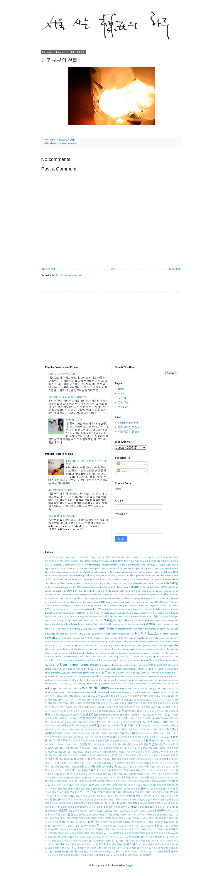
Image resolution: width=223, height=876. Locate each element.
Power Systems (119, 649)
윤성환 (63, 803)
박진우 (63, 748)
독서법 (82, 726)
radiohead (83, 653)
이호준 (62, 810)
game (101, 598)
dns (176, 587)
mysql (121, 634)
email (138, 591)
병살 (59, 752)
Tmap (160, 680)
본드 (97, 752)
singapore (95, 665)
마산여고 (143, 733)
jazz (123, 613)
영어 (133, 789)
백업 (126, 748)
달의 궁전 (87, 722)
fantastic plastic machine (124, 595)
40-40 (109, 561)
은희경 (91, 803)
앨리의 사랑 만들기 (59, 781)
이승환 (104, 807)
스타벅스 (74, 770)
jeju (131, 613)
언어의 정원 (81, 785)
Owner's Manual (86, 646)
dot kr (60, 591)
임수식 (137, 811)
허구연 (75, 848)
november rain (171, 638)
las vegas (173, 617)
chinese (128, 580)
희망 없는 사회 (86, 852)
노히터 (139, 718)
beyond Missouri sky (100, 572)
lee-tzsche (88, 621)
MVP (97, 634)
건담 (89, 700)
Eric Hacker (92, 595)
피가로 (114, 841)
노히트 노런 (149, 718)
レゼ (156, 852)
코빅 (119, 829)
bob (165, 572)
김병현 (97, 711)
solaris (84, 669)
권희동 (85, 707)
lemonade (97, 621)
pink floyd (59, 649)
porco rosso (106, 649)
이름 (175, 803)
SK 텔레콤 (162, 665)
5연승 (147, 561)
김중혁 (76, 715)
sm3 (59, 669)
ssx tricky (139, 669)
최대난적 (161, 826)
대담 (136, 722)
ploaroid (89, 649)
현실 (96, 848)
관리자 (118, 703)
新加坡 (64, 855)
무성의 (84, 740)
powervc (141, 649)
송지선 (128, 767)
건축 (94, 700)
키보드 (48, 833)
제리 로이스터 (163, 818)
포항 (147, 837)
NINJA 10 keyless (125, 638)
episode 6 (58, 595)
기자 (138, 707)
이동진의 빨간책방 (157, 803)
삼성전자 (92, 759)
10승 (61, 557)
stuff (104, 672)
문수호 (127, 741)
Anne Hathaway (147, 565)
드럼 (145, 726)
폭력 (152, 837)
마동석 (116, 733)
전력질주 (164, 815)
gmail (97, 602)
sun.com (128, 673)
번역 (150, 748)
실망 (99, 774)
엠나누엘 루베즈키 (140, 785)
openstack (133, 642)
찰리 (77, 826)
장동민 (89, 815)
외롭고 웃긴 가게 (77, 796)
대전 (149, 722)
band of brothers (161, 569)
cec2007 (48, 579)
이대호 (136, 803)
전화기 (94, 818)
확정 (166, 848)
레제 (130, 730)
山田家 (57, 855)
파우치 (64, 837)
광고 (124, 703)
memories (106, 628)
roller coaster (85, 657)
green (166, 602)
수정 (152, 767)
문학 (148, 740)
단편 (80, 722)
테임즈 (105, 833)
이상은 (76, 807)
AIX (86, 565)
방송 (101, 748)
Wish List (123, 407)
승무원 (136, 770)
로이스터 (142, 730)
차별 (53, 826)
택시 (98, 833)
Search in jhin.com (128, 423)
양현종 (140, 781)
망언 (75, 737)
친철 (81, 829)
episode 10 (153, 591)
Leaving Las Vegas (64, 621)
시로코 (160, 770)
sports (131, 669)
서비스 (74, 763)
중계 (115, 822)
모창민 (168, 737)
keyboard (84, 617)
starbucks (158, 669)
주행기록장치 (100, 822)
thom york (148, 680)
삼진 (109, 759)
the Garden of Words (166, 677)
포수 (128, 837)
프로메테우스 (74, 841)
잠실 (70, 814)
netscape (173, 634)
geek (136, 598)
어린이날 (153, 781)
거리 (67, 700)
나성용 (174, 715)
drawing (69, 590)
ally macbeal (95, 565)
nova (162, 638)
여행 (163, 785)
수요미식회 (137, 767)
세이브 (174, 763)
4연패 (136, 561)
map (176, 624)
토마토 (127, 833)
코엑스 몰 (126, 829)
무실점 (106, 740)
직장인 (172, 822)
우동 (108, 796)
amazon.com (115, 565)
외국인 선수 (62, 796)
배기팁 (113, 748)
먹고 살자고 (113, 737)
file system (142, 595)
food (47, 598)
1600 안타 (74, 558)
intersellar (66, 613)
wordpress (74, 692)
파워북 (95, 837)
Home (112, 269)
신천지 (63, 774)
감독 (90, 696)
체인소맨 (119, 826)
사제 (50, 759)
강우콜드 (144, 696)
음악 (119, 803)
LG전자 (120, 621)
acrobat (57, 565)
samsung (143, 657)
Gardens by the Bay (120, 598)
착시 (65, 826)
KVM (161, 617)
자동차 (168, 811)
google (109, 602)
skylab (48, 669)
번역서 (156, 748)
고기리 (165, 700)
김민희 (90, 711)
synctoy (168, 673)
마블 (129, 733)
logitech (147, 621)
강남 (122, 696)
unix (132, 684)
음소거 (108, 803)
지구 (134, 822)
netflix (166, 634)
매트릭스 (99, 737)
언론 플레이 (69, 785)
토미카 (135, 833)
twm (75, 684)
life (125, 620)
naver (131, 634)
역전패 (66, 789)
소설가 (68, 767)
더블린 (165, 722)
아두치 (154, 774)
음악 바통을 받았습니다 (62, 516)
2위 (47, 561)
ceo (62, 580)
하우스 (63, 844)
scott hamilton (166, 657)
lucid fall (89, 624)
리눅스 (84, 733)
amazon (105, 565)
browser (100, 576)
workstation (85, 693)
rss (108, 656)
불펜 (60, 755)
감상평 (104, 696)
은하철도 (83, 803)
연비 (72, 789)
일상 (112, 811)
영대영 (127, 789)
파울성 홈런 (73, 837)
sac (131, 657)
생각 (156, 759)
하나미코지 (167, 841)
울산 (55, 799)
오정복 (73, 792)
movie (55, 633)
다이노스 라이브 (55, 722)
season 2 (78, 660)
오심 (59, 792)
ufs (95, 684)
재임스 (123, 815)
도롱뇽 (65, 725)
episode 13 (173, 591)
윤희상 (70, 803)
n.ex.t (126, 634)
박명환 (144, 744)
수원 (146, 766)
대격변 (107, 722)
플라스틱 (93, 841)
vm (176, 684)
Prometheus (172, 649)
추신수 (51, 829)
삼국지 (67, 759)
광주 (130, 703)
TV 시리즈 (66, 684)
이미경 (48, 807)
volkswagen (51, 688)
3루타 (87, 561)
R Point (74, 653)
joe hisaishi (160, 613)
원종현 (92, 800)
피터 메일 (133, 841)
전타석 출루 (84, 818)
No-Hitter (145, 638)
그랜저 (93, 707)
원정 (86, 800)
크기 (138, 829)
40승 (115, 561)
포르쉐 (122, 837)
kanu (60, 617)
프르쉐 (85, 841)
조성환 (62, 822)
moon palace (172, 629)
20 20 (113, 558)
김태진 (109, 715)
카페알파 (109, 829)
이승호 (97, 807)
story (63, 673)
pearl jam (142, 646)
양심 (122, 781)
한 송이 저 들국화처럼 (85, 845)
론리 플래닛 (160, 730)
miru (135, 629)
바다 (114, 745)
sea (61, 660)
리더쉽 (96, 733)
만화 (70, 737)
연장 (83, 789)
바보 (119, 744)
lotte (66, 624)
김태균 (102, 715)
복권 (92, 752)
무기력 (56, 740)
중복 (120, 822)
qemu (52, 653)
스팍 (102, 770)
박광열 (130, 744)
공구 (88, 703)
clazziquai (54, 583)
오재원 (65, 792)
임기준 (130, 811)
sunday (136, 673)
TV (59, 684)
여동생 (153, 785)
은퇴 (76, 803)
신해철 (84, 774)
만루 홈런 (57, 737)
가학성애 (78, 696)
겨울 (126, 700)
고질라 (66, 703)
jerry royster (139, 613)
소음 (74, 767)
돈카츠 (110, 726)
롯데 (168, 729)
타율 (65, 833)
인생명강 (77, 811)
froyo (86, 598)
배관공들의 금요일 (129, 431)
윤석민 (55, 803)
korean (136, 617)
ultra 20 (125, 684)
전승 (57, 818)
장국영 (82, 815)
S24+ (120, 657)
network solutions (64, 638)
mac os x (122, 624)
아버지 (174, 774)
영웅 (137, 789)
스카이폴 (64, 770)
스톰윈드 (83, 770)
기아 (121, 707)
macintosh (149, 624)
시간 (142, 770)
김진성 (84, 714)
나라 (159, 715)
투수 (173, 833)
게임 (114, 700)
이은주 (124, 807)
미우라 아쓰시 (72, 745)
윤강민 (174, 800)
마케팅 (165, 733)
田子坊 (111, 855)
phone (166, 646)
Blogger (129, 865)
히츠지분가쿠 (108, 852)
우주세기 (168, 796)
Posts (123, 464)
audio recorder (113, 569)
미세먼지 (52, 745)
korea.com (127, 617)
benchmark (85, 572)
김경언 (174, 707)
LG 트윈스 (109, 620)
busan (125, 576)
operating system (147, 642)
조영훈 (71, 822)
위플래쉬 (124, 800)
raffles (91, 653)
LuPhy (109, 624)
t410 (53, 677)
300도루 (58, 561)
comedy (151, 583)
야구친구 (91, 781)
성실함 (148, 763)
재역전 (116, 815)
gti (176, 602)
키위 (55, 833)
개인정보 (52, 700)
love (83, 624)
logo (152, 621)
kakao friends (51, 617)
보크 (87, 752)
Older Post (175, 269)
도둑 (59, 726)
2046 (170, 558)
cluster (114, 583)
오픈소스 (82, 792)
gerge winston (152, 598)
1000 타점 (53, 558)
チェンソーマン (123, 852)
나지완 (48, 718)
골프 (80, 703)
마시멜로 (152, 733)
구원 (159, 703)
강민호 (128, 696)
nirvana (137, 638)
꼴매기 (128, 715)
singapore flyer (135, 665)
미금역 (162, 741)
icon (107, 609)
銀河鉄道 (147, 855)
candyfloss (146, 576)
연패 (95, 789)
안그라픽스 (76, 778)
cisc (170, 580)
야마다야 (100, 781)
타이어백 (71, 833)
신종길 (55, 774)
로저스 (150, 730)
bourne (48, 576)
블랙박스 (74, 755)
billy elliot (115, 572)
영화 (143, 788)
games (108, 598)
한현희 (120, 845)
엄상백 (91, 785)
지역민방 (159, 822)
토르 (122, 833)
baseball (174, 568)
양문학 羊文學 (74, 420)
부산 (144, 752)
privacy (163, 649)
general (141, 598)
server (124, 660)
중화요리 (127, 822)
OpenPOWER (111, 642)
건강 (84, 700)
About (121, 393)
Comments (126, 471)
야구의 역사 (80, 781)
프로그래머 (62, 841)
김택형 (116, 715)
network (50, 638)
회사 (71, 852)
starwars (168, 669)
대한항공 (157, 722)
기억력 (132, 707)
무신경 (98, 741)
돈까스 (103, 726)
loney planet (172, 621)
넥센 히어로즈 (88, 718)
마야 (159, 733)
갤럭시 (61, 700)
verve (144, 684)
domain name (51, 591)
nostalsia (155, 638)
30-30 (51, 561)
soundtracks (110, 669)
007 (46, 557)
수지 (156, 767)
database (86, 587)
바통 (124, 745)
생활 (166, 759)
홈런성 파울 (122, 848)
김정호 (171, 711)
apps (57, 569)
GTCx (172, 602)
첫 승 (112, 826)
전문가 (172, 815)
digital (157, 587)
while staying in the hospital (155, 689)
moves (48, 634)
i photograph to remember (83, 609)
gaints (95, 598)
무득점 (64, 740)
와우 (134, 792)
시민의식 (168, 770)
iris (86, 613)
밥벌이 (95, 748)
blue (143, 572)
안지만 (102, 778)
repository (165, 653)
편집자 (115, 837)
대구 (113, 722)
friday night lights (75, 598)
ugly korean (104, 684)
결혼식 (132, 700)
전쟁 (69, 818)
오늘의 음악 (50, 792)
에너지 (103, 785)
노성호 (117, 718)
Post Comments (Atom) (68, 275)
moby (153, 629)
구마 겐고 (152, 703)
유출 (148, 800)
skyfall (175, 665)
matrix (69, 629)
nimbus (113, 638)
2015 (160, 557)
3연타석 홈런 (97, 561)
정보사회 (127, 818)
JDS (127, 613)
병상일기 (67, 752)
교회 (145, 703)
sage (136, 656)
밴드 (132, 748)
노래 (110, 718)
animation (134, 565)
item (91, 613)
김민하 (83, 711)
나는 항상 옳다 (149, 715)
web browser (121, 688)
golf (103, 602)
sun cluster (118, 673)
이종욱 (148, 807)
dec (97, 587)
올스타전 (117, 792)
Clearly (63, 583)
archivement (82, 569)
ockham (69, 642)
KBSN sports (68, 617)
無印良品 (103, 855)
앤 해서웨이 (165, 778)
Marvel (48, 629)
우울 (138, 796)
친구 (76, 829)
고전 (60, 703)
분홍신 (174, 752)
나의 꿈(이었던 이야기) (61, 374)
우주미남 (159, 796)
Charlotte (106, 580)
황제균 (65, 852)
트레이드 (52, 837)
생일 (161, 759)
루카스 (70, 733)
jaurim (113, 613)
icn (103, 609)
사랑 (139, 755)
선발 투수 (111, 763)
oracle (158, 642)
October (77, 642)
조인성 (79, 822)
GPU (156, 602)
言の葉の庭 (136, 855)
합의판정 (142, 845)
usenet (138, 684)
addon (67, 565)
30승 (82, 561)
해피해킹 (171, 845)
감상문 (96, 696)
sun (110, 672)
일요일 (123, 811)
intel (167, 609)
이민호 (56, 807)
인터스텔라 (98, 811)
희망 (76, 852)
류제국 (77, 733)
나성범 (166, 714)
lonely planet (161, 621)
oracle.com (166, 642)
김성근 (112, 711)
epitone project (79, 595)
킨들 (60, 833)
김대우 (55, 711)
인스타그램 (87, 811)
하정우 (70, 845)
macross (160, 624)
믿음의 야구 (105, 745)
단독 (75, 722)
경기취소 (141, 700)
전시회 (63, 818)
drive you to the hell (84, 591)
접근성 (101, 818)
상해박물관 (141, 759)
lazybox (53, 621)
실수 (105, 774)
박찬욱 (70, 748)
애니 (115, 778)
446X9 (120, 561)
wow (113, 692)
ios (73, 613)
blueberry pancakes (155, 572)
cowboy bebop (61, 587)
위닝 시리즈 (114, 800)
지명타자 (141, 822)
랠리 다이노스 (61, 730)
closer (69, 583)
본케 (101, 752)
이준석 (156, 807)
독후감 (95, 725)
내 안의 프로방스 (60, 718)
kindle (115, 617)
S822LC (126, 657)
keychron (93, 617)
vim (149, 684)
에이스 (127, 785)
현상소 (90, 848)
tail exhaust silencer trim (70, 677)
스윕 (50, 770)
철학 (107, 826)
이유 (118, 807)
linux (130, 620)
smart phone (67, 669)
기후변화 (145, 707)
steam (175, 669)
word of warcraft (61, 693)
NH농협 (88, 638)
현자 (101, 848)
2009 (128, 558)
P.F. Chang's (100, 646)
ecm (117, 591)
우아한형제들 (128, 796)
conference (49, 587)
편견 (109, 837)
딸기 (150, 726)
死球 (91, 855)
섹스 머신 (49, 767)
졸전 (90, 822)
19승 (102, 558)
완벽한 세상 (150, 792)
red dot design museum (139, 653)
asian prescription (97, 569)
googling (140, 602)
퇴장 (158, 833)
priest (157, 649)
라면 (173, 726)
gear (131, 598)
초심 (138, 826)
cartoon (160, 575)
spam (119, 669)
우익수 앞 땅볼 (148, 796)
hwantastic (65, 609)
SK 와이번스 (149, 665)
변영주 (51, 752)
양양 (127, 781)
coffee (134, 583)
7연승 (170, 561)
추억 (57, 829)
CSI (74, 587)
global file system (85, 602)
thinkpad (139, 680)
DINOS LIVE (166, 587)
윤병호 (48, 803)
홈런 (114, 848)
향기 (69, 848)
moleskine (161, 629)
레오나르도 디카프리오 (109, 730)
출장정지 (64, 829)
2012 (146, 558)
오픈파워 (101, 792)
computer (159, 583)
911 (51, 565)
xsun (132, 693)
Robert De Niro (72, 657)
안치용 (109, 778)
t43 (57, 677)
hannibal (99, 606)
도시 (77, 726)
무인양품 (114, 741)
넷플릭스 (102, 718)
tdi (96, 676)
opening (100, 642)
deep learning (106, 587)
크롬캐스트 (146, 829)
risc (63, 657)
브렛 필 (66, 755)
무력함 (71, 741)
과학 (112, 703)
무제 (121, 741)
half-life (83, 606)
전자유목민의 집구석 (130, 427)
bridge (92, 576)
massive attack (59, 629)
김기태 (48, 711)
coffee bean (142, 583)
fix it (171, 595)
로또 (135, 730)
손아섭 (105, 767)
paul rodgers (131, 646)
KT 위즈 (154, 616)
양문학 (109, 781)
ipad (77, 613)
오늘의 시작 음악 (169, 789)
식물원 (48, 774)
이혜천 (53, 811)
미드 (173, 741)
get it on (162, 598)
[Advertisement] (111, 328)
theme (131, 680)
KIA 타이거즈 (104, 616)
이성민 (83, 807)
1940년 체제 (94, 558)
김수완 (143, 711)
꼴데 (122, 715)
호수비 (107, 848)
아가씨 (147, 774)
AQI (61, 569)
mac (115, 624)
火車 (96, 855)
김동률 (62, 711)
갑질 (110, 696)
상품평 (127, 759)
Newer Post (48, 269)
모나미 (148, 737)
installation (158, 609)
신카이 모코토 (73, 774)
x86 (123, 692)
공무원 (99, 703)
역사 (47, 789)
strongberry (83, 673)
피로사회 (123, 841)
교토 (140, 703)
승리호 (130, 770)
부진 (163, 752)
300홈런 (66, 561)
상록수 (120, 759)
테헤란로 (114, 833)
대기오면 (120, 722)
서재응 (87, 763)
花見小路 (126, 855)
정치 (153, 818)
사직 (55, 759)
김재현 (164, 711)
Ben (77, 572)
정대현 (115, 818)
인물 (70, 811)
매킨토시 (89, 737)
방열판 (106, 748)
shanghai (144, 660)
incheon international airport (131, 609)
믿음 (97, 745)
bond (170, 572)
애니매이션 (124, 777)
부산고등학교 (153, 752)
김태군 (93, 714)
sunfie (143, 673)
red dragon (155, 653)
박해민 (78, 748)
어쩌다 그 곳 (164, 781)
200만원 (134, 558)
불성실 (48, 755)
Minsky (128, 629)
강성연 (136, 696)
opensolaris (122, 642)
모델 (161, 737)
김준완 (61, 715)
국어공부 (58, 707)
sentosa (103, 660)
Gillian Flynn (70, 602)
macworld (168, 624)
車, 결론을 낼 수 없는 (60, 490)
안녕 (84, 777)
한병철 (112, 844)
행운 (64, 848)
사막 (144, 755)
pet (161, 646)
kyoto (166, 617)
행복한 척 (57, 848)
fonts (175, 595)
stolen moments (52, 673)
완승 (166, 792)
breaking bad (81, 575)
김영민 (150, 711)
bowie (54, 576)
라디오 (156, 726)
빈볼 (114, 755)
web (112, 688)
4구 (125, 561)
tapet (84, 677)
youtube (139, 692)
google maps (118, 602)
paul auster (119, 646)
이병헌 (64, 807)
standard (149, 669)
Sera (119, 660)
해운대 (162, 845)
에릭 (108, 785)
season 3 (87, 660)
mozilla (63, 634)
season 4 (96, 660)
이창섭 (163, 807)
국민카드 (166, 703)
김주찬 (54, 715)
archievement (70, 569)
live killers (138, 621)
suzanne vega (153, 673)
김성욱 (120, 710)
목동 (175, 737)
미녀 (168, 741)
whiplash (173, 689)
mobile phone (144, 629)
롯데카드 (62, 733)
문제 (143, 741)
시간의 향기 (151, 770)
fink (159, 595)
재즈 (129, 815)
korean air (144, 617)
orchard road (51, 646)
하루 (57, 845)
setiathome (133, 660)
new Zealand (78, 638)
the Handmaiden (107, 680)
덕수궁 (172, 722)
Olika (89, 642)
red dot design (122, 653)
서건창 (62, 763)
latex (47, 621)
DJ (173, 587)
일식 (117, 811)
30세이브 (75, 561)
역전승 (58, 789)
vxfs (61, 689)
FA (111, 595)
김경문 (167, 707)
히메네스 (97, 852)
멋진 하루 (125, 737)
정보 (121, 818)
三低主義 (163, 852)
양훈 (147, 781)
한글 (106, 844)
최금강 (152, 826)
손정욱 (113, 766)
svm (162, 673)
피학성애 (142, 841)
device (134, 587)
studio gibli (95, 673)
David (93, 587)
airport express (77, 565)
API (157, 565)
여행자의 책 (172, 785)
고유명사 (52, 703)
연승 (78, 789)
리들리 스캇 (106, 733)
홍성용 (132, 848)
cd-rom (175, 576)
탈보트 (80, 833)
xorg (127, 693)
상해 (133, 759)
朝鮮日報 (79, 855)
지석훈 (150, 822)
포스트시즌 (138, 837)
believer (71, 572)
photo (53, 143)
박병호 (162, 744)
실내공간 (92, 774)
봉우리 (115, 752)
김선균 (104, 711)
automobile (126, 569)
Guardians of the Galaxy (56, 606)
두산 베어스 (128, 725)
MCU (95, 629)
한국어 (99, 844)
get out (169, 598)
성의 (154, 763)
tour (165, 680)
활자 (47, 852)
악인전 (67, 778)
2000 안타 (120, 558)
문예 (133, 741)
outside (72, 645)
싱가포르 (128, 774)
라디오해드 (165, 726)
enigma (145, 591)
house (171, 605)
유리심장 (141, 800)
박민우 (153, 744)
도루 (71, 725)
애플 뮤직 (154, 778)
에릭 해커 (117, 785)
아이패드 (58, 778)
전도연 (155, 815)
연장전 (89, 789)
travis (54, 684)
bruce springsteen (113, 576)
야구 (71, 781)
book (175, 572)
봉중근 (122, 752)
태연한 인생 (89, 833)
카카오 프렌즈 (98, 829)
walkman (67, 689)
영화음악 (150, 789)
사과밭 (133, 755)
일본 (107, 811)
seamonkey (69, 660)
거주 (79, 700)
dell (114, 587)
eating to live (108, 591)
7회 (174, 561)
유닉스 (133, 800)
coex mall (126, 583)
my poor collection (108, 634)
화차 (160, 848)
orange (175, 642)
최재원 (169, 826)
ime (115, 609)
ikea (111, 609)
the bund (152, 677)
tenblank (143, 677)
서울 (81, 763)
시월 (175, 770)
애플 (146, 777)
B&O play (136, 569)
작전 (57, 815)
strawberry (72, 673)
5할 (158, 561)
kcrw (77, 617)
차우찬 (59, 826)
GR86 (161, 602)
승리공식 (121, 770)
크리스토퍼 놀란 (160, 829)
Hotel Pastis (162, 606)
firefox (164, 594)
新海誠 (71, 855)
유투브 (153, 800)
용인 (103, 796)
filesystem (152, 595)
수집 (161, 767)
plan (75, 649)
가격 (168, 693)
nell (160, 634)
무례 (77, 740)
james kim (99, 613)
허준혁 (83, 848)
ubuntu (89, 684)
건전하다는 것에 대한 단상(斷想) (67, 397)
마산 (135, 733)
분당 (168, 752)
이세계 (90, 807)
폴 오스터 (170, 837)
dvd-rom (98, 591)
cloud (75, 583)
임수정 (144, 811)
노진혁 (124, 718)
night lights (98, 638)
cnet (120, 583)
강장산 (159, 696)
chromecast (162, 580)
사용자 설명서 (158, 755)
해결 (150, 845)
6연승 (163, 561)
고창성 (73, 703)
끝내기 (138, 715)
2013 (150, 557)
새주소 (150, 759)
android (125, 565)
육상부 (167, 800)
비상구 (92, 755)
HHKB (114, 606)
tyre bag (81, 684)
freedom (63, 598)
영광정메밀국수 (115, 789)
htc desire (54, 609)
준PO (110, 822)
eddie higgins (126, 591)
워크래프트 (78, 800)
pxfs (47, 653)
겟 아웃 (119, 700)
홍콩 (146, 848)
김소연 (128, 711)
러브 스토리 (74, 730)
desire (127, 587)
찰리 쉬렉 (86, 826)
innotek (148, 609)
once (94, 642)
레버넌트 (92, 730)
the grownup (92, 680)
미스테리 (61, 745)
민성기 (91, 744)
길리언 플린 (156, 707)
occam (62, 642)
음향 (125, 803)
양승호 (116, 781)
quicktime (66, 653)
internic (57, 613)
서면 (68, 763)
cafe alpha (134, 575)
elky (133, 591)
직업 (166, 822)
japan (107, 613)
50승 (142, 561)
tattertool (91, 677)
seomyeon (112, 660)
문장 (138, 741)
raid (96, 653)
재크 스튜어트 (138, 815)
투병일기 (165, 833)
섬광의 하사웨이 (136, 763)
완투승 (172, 792)
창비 (94, 826)
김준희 (69, 715)
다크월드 (68, 722)
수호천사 (168, 767)
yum (145, 693)
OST (65, 646)
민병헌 (83, 744)
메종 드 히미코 (137, 737)
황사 (52, 852)
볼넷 (106, 752)
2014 (155, 558)
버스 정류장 (141, 748)
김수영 (135, 711)
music (81, 633)
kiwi (121, 617)
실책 (110, 774)
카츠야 (87, 829)
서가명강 (54, 763)
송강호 (121, 767)
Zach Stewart (154, 692)
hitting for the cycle (126, 605)
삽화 (114, 759)
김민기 (76, 711)
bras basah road (65, 576)
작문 (52, 815)
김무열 (69, 711)
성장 (159, 763)
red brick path (108, 653)
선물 (98, 763)
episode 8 (67, 595)
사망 (148, 755)
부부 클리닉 (136, 752)
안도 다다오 (93, 778)
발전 (89, 748)
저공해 (148, 815)
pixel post (68, 649)
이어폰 (112, 807)
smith (77, 669)
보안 (75, 752)
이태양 (171, 807)
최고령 (144, 826)
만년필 (48, 737)
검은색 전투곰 (104, 700)
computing (171, 583)
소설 (62, 767)
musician (90, 634)
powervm (150, 649)
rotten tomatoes (99, 657)
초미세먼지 (130, 826)
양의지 (133, 781)
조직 (85, 822)
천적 (102, 826)
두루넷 (117, 726)
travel (48, 684)
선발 (103, 763)
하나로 (158, 841)
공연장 (106, 703)
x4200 (119, 693)
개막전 (171, 696)
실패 (116, 774)
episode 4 (49, 595)
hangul (91, 606)
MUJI (74, 634)
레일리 (124, 730)
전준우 (75, 818)
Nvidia (48, 642)
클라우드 (173, 829)
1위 (107, 557)
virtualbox (157, 684)
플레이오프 (104, 841)
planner (81, 649)
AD (62, 565)
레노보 (84, 730)
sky (169, 665)
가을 (71, 696)
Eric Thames (103, 595)
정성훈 (147, 818)
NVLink (55, 642)
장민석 (96, 815)
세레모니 (166, 763)
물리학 (155, 741)
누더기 (159, 718)
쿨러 (133, 829)
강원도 (152, 696)
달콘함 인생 (97, 722)
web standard (134, 689)
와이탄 (141, 792)
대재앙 (142, 722)
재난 (110, 815)
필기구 (151, 841)
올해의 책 (127, 792)
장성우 (103, 815)
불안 (55, 755)
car (153, 576)
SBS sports (154, 656)
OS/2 (60, 646)
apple (162, 565)
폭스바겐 (160, 837)
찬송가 (71, 826)
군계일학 (68, 707)
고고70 (158, 700)
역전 (52, 789)
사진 (61, 759)
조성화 (55, 822)
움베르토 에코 (65, 799)
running (114, 657)
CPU (71, 587)
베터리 (163, 748)
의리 (130, 803)
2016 (165, 557)
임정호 (151, 811)
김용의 (157, 711)
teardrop (124, 677)
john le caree (172, 613)
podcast (97, 649)
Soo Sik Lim (99, 669)
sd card (56, 660)
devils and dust (147, 587)
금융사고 (109, 707)
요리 (88, 796)
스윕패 (56, 770)
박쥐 (57, 748)
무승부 (91, 741)
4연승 (130, 561)
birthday (124, 572)
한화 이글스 (131, 844)
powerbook (132, 649)
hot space (152, 606)
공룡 (93, 703)
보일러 (81, 752)
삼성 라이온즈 (79, 759)
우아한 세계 (116, 796)
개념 (165, 696)
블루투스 (83, 755)
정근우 (108, 818)
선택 (125, 763)
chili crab (115, 580)
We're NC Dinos (95, 688)
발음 (84, 748)
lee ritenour (78, 621)
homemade (142, 605)
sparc (125, 669)
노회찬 (132, 718)
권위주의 (77, 707)
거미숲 (73, 700)
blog (130, 572)
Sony (90, 669)
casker (168, 576)
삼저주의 (102, 759)
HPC (176, 606)
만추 (65, 737)
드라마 (138, 725)
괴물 (135, 703)
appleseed (49, 569)
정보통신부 (138, 818)
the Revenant (121, 680)
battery (65, 572)
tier (155, 680)
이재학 (132, 807)
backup (144, 569)
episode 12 (163, 591)
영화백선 (123, 402)
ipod (81, 613)
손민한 (80, 766)
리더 (90, 733)
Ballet (150, 569)
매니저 (81, 737)
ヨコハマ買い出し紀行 (143, 852)
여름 (159, 785)
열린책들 (103, 789)
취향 (71, 829)
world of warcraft (100, 692)
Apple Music (172, 565)
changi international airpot (76, 580)
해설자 (155, 845)
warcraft (77, 688)
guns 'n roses (73, 606)
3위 (105, 561)
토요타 (142, 833)
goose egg (149, 602)
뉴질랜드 (168, 718)
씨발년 (140, 774)
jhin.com (150, 613)
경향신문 (150, 700)
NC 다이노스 (146, 633)
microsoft (120, 629)
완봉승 (160, 792)
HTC (47, 609)
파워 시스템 (85, 837)
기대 (116, 707)
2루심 (175, 558)
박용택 (51, 748)
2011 (141, 558)
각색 (85, 696)
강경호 (116, 696)
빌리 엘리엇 (123, 755)
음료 (97, 803)
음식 (114, 803)
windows (49, 692)
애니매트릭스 (137, 778)
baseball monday (53, 572)
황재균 (58, 852)
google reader (130, 602)
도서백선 (123, 398)
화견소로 (153, 848)
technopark (134, 677)
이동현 (169, 803)
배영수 (120, 748)
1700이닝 (83, 558)
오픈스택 (91, 792)
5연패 (153, 561)
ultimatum (115, 684)
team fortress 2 (114, 677)
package (109, 646)
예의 (157, 789)
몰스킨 (48, 740)
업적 (97, 785)
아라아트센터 (164, 774)
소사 (57, 767)
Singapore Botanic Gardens (115, 665)
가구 (173, 693)
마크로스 (173, 733)
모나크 (155, 737)
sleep (54, 669)
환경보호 (173, 848)
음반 (102, 803)
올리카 (109, 792)
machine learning (135, 624)
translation (173, 680)
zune (163, 693)
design (120, 587)
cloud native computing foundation (94, 583)
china (122, 580)
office (83, 642)
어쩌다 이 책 (57, 785)
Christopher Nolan (141, 580)
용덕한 (96, 796)
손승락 (88, 767)
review (58, 656)
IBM (99, 609)
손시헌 (96, 766)
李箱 (86, 855)
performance (153, 646)
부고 (128, 752)
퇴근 (153, 833)
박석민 (169, 745)
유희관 (160, 800)
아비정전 (49, 778)
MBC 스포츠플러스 (82, 629)
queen (58, 653)
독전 (88, 726)
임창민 (159, 810)
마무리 (123, 733)
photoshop (49, 649)
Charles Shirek (95, 580)
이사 (70, 807)
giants (60, 602)
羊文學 (118, 855)
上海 (170, 852)
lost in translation (54, 624)
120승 (66, 558)
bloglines (137, 572)
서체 (93, 763)
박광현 (137, 745)
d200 (79, 587)
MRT (70, 634)
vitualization (168, 684)
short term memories (67, 143)
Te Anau (102, 677)
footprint (54, 598)
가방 (66, 696)
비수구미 (100, 755)
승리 (113, 770)
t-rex (174, 673)
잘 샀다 (64, 815)
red (100, 653)
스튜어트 (93, 770)
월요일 (99, 800)
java (119, 613)
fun (90, 598)
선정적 (120, 763)
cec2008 (56, 579)
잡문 (76, 815)
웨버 (105, 799)
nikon (106, 638)
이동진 (143, 803)
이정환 (140, 807)
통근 (148, 833)
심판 (120, 774)
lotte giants (74, 624)
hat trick (107, 606)
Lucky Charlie (100, 624)
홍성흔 (140, 848)
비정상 (108, 755)
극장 (99, 707)
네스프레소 (74, 718)
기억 (125, 707)
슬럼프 (107, 770)
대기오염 (129, 722)
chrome (153, 580)
